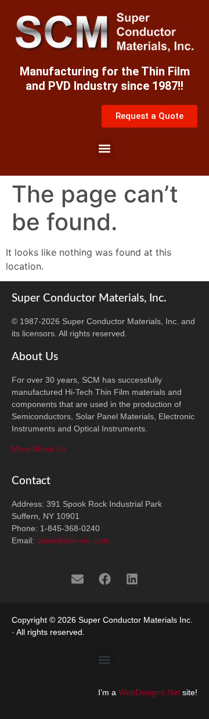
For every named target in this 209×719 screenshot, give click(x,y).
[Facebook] (104, 579)
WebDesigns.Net (149, 692)
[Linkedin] (132, 579)
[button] (104, 148)
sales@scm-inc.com (73, 540)
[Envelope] (77, 579)
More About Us (39, 448)
